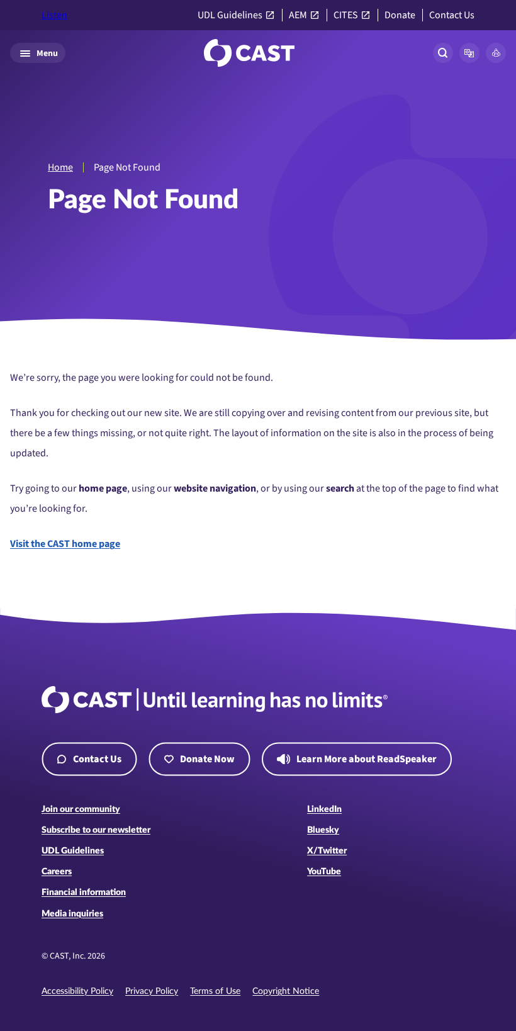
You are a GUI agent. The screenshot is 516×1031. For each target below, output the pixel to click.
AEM (298, 15)
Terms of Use (215, 991)
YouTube (324, 871)
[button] (469, 53)
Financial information (84, 892)
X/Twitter (327, 851)
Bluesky (323, 830)
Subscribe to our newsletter (96, 830)
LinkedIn (324, 809)
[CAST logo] (249, 53)
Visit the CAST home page (65, 544)
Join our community (81, 809)
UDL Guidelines (230, 15)
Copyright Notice (285, 991)
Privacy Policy (151, 991)
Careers (57, 871)
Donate (399, 15)
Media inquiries (72, 914)
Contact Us (451, 15)
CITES (346, 15)
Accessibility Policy (77, 991)
